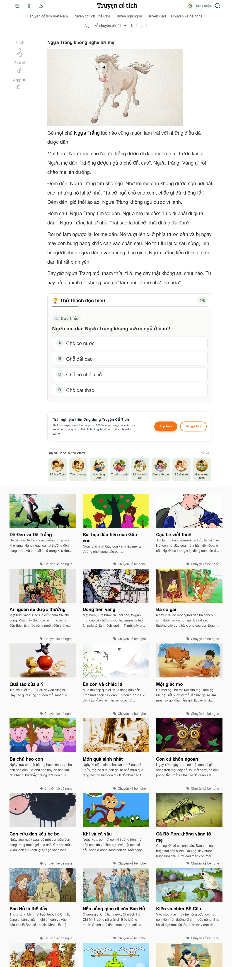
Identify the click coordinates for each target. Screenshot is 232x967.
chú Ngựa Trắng (82, 132)
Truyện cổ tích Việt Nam (48, 16)
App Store (166, 426)
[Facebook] (29, 5)
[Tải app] (40, 5)
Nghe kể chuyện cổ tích (103, 25)
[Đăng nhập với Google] (190, 6)
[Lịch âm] (17, 5)
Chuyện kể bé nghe (187, 16)
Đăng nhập (203, 5)
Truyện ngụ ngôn (128, 16)
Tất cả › (206, 453)
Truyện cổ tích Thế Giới (91, 16)
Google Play (193, 426)
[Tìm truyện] (217, 5)
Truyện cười (156, 16)
